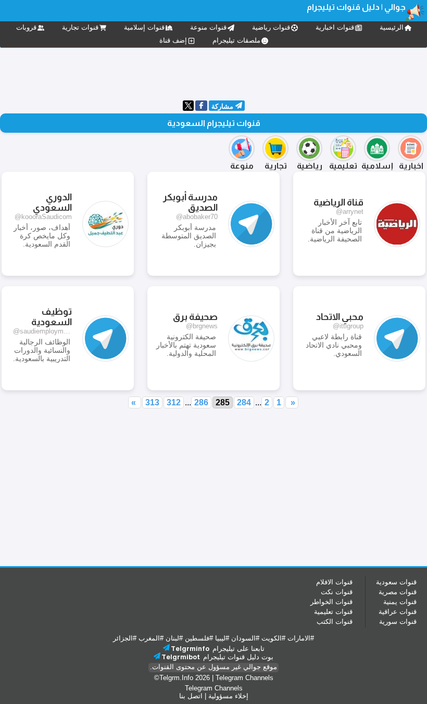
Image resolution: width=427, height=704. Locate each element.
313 (152, 402)
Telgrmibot (180, 657)
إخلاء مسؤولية (228, 696)
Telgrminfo (190, 648)
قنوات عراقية (398, 612)
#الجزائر (124, 638)
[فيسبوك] (201, 106)
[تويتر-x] (188, 108)
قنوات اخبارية (335, 27)
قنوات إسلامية (144, 27)
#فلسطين (199, 638)
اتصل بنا (191, 696)
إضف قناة (173, 40)
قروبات (26, 27)
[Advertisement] (213, 72)
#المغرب (151, 638)
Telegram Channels (244, 678)
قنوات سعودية (396, 582)
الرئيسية (392, 27)
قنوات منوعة (208, 27)
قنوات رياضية (271, 27)
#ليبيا (222, 638)
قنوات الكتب (335, 621)
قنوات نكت (337, 592)
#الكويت (273, 638)
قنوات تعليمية (333, 612)
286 (201, 402)
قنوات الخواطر (331, 602)
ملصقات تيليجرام (236, 40)
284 (244, 402)
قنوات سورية (398, 621)
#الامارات (300, 638)
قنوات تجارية (80, 27)
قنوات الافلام (334, 582)
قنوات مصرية (398, 592)
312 (174, 402)
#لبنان (174, 638)
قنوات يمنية (400, 602)
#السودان (245, 638)
